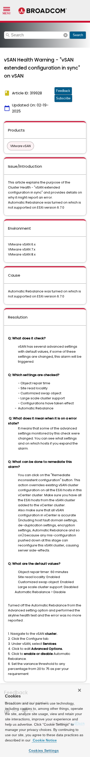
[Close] (79, 690)
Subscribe (63, 98)
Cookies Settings (44, 750)
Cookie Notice (44, 740)
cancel (65, 35)
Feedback (63, 91)
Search (78, 35)
